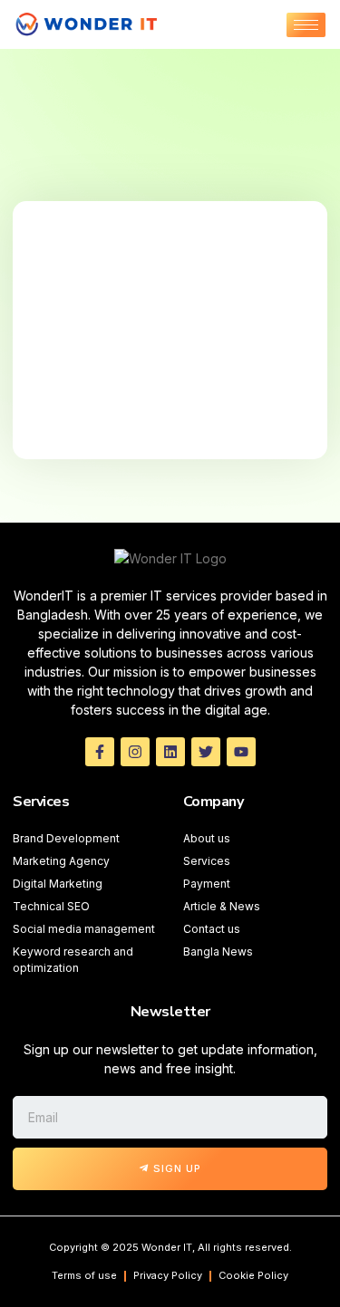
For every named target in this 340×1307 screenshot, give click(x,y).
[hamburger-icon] (306, 25)
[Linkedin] (170, 751)
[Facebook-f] (99, 751)
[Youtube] (241, 751)
